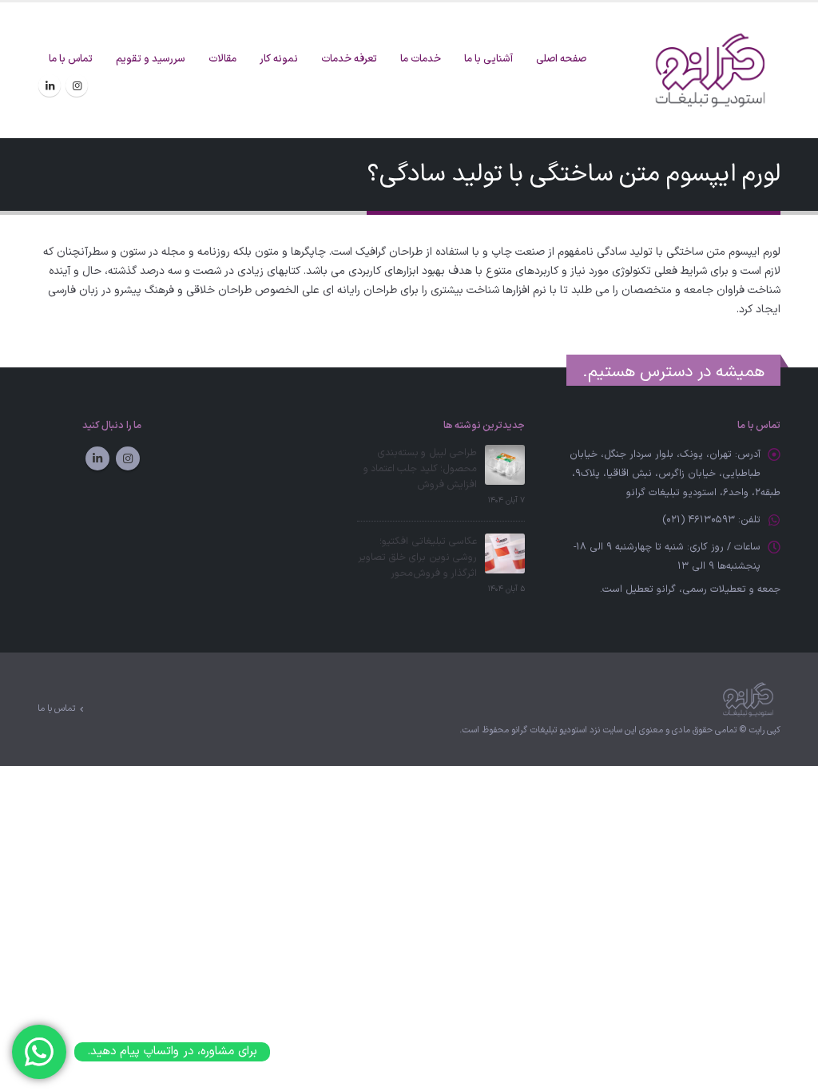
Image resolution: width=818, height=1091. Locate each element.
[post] (505, 464)
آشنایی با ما (488, 59)
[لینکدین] (49, 85)
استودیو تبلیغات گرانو (549, 730)
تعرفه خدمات (349, 59)
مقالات (222, 59)
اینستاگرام (128, 458)
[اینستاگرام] (77, 85)
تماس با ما (71, 59)
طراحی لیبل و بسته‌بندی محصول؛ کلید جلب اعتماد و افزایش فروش (420, 468)
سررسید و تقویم (150, 59)
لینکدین (97, 458)
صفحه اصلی (561, 59)
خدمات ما (420, 59)
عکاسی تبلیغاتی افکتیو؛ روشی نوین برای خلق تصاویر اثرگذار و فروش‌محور (417, 557)
